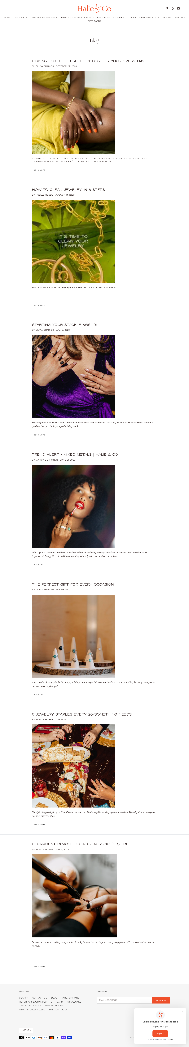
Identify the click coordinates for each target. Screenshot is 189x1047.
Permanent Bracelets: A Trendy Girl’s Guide (80, 844)
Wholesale (74, 1002)
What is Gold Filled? (32, 1010)
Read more (39, 170)
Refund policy (54, 1006)
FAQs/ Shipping (70, 998)
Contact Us (39, 998)
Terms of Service (30, 1006)
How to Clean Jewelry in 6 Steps (68, 190)
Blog (54, 998)
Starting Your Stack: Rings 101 (64, 325)
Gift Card (57, 1002)
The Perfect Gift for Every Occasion (73, 585)
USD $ (25, 1030)
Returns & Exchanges (33, 1002)
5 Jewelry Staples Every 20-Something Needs (82, 715)
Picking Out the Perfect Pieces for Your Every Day (88, 61)
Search (23, 998)
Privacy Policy (58, 1010)
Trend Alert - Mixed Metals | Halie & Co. (75, 455)
